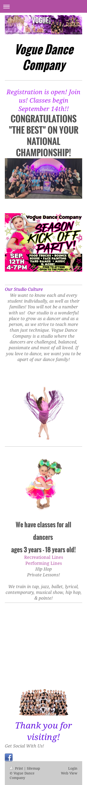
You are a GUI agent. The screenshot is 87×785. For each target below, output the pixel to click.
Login (72, 768)
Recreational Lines (43, 557)
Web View (69, 773)
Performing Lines (43, 563)
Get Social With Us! (24, 746)
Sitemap (33, 768)
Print (19, 768)
